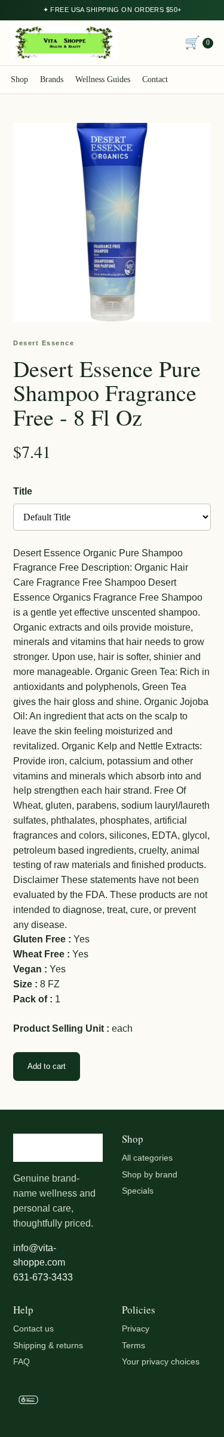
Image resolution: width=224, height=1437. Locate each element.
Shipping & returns (48, 1345)
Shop (19, 79)
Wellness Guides (102, 79)
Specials (138, 1190)
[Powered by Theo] (112, 1402)
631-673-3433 (43, 1277)
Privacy (135, 1328)
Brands (51, 79)
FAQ (21, 1361)
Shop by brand (149, 1174)
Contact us (33, 1328)
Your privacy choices (161, 1361)
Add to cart (46, 1066)
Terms (133, 1345)
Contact (155, 79)
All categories (147, 1157)
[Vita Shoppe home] (64, 43)
